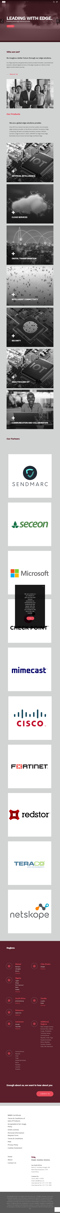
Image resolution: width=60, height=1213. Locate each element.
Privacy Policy (13, 1145)
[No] (43, 586)
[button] (12, 74)
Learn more (10, 26)
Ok (30, 618)
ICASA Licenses (13, 1130)
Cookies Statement (15, 1148)
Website (17, 973)
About (10, 1160)
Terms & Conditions (15, 1138)
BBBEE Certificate (14, 1115)
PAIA (9, 1142)
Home (10, 1157)
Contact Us (12, 1163)
